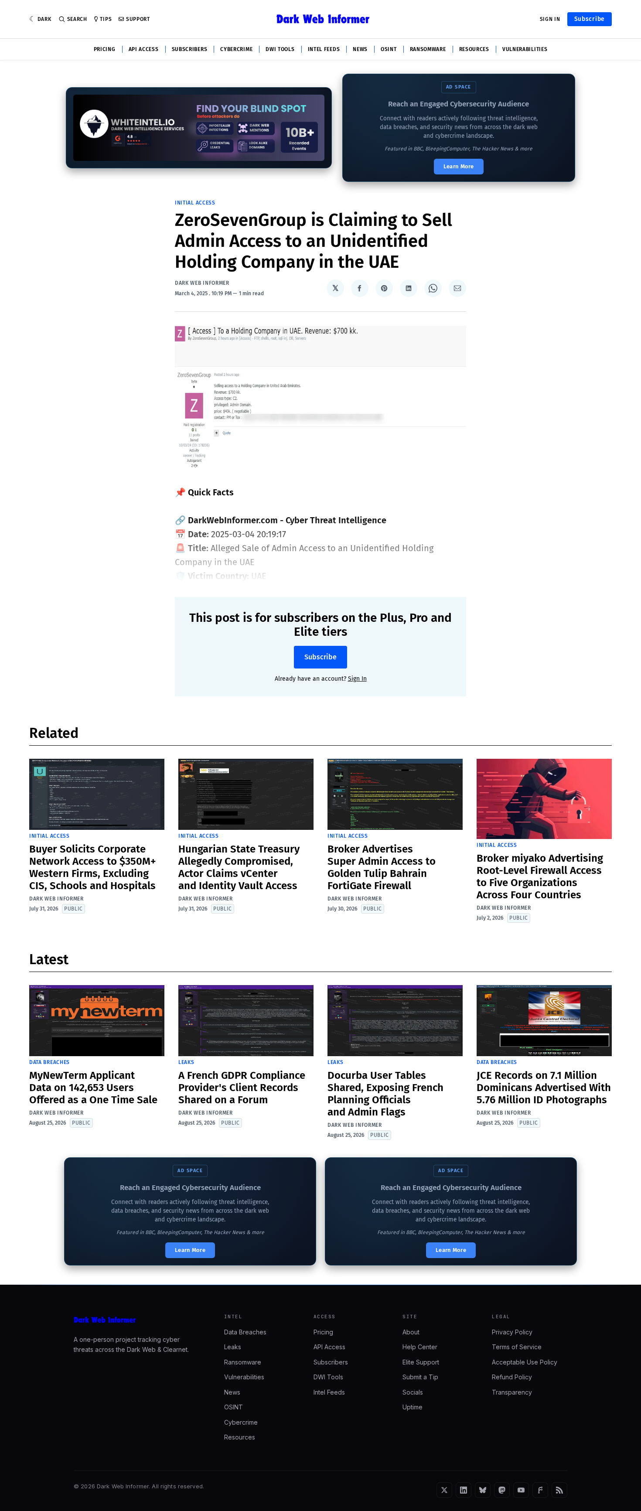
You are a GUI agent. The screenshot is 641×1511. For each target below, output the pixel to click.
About (410, 1332)
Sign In (550, 19)
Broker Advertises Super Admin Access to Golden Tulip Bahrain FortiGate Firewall (381, 867)
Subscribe (589, 19)
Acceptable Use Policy (524, 1362)
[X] (444, 1490)
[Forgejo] (540, 1490)
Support (138, 19)
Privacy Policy (512, 1332)
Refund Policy (512, 1377)
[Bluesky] (483, 1490)
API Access (144, 49)
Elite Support (420, 1362)
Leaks (186, 1062)
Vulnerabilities (525, 49)
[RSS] (559, 1490)
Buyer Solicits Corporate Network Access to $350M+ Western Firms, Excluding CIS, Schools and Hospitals (92, 867)
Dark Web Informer (202, 283)
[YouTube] (521, 1490)
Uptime (412, 1407)
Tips (106, 19)
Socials (412, 1392)
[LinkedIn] (463, 1490)
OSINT (389, 49)
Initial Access (195, 203)
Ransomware (428, 49)
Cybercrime (236, 49)
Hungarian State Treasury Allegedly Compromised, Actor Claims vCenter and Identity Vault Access (239, 867)
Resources (474, 49)
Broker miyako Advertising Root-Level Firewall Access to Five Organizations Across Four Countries (540, 876)
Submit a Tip (420, 1377)
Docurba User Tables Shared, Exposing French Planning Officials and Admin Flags (385, 1093)
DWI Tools (280, 49)
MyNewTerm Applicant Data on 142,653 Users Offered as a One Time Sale (93, 1087)
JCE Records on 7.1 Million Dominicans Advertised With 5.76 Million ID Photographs (544, 1087)
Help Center (419, 1347)
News (360, 49)
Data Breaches (49, 1062)
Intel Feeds (324, 49)
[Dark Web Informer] (137, 1320)
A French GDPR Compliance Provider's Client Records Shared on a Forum (241, 1087)
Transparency (512, 1392)
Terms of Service (517, 1347)
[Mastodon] (502, 1490)
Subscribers (190, 49)
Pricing (105, 49)
